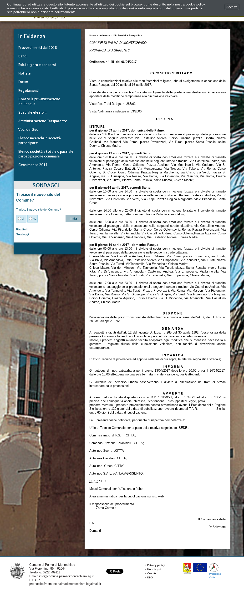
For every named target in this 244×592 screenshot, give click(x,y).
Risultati (21, 229)
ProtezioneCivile (215, 575)
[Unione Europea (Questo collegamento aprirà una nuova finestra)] (200, 567)
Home (92, 35)
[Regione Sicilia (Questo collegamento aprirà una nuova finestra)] (187, 568)
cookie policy (195, 4)
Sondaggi (22, 234)
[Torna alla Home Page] (17, 571)
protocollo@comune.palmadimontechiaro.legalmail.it (65, 584)
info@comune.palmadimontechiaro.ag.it (66, 576)
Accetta (232, 7)
